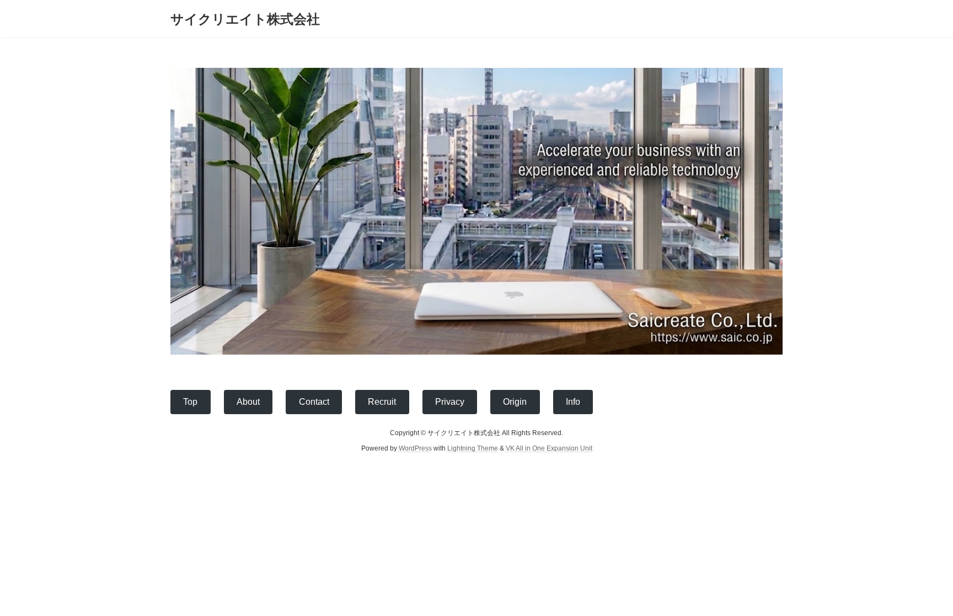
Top (190, 401)
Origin (515, 401)
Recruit (382, 401)
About (248, 401)
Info (573, 401)
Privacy (449, 401)
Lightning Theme (472, 448)
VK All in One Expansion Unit (549, 448)
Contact (314, 401)
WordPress (415, 448)
